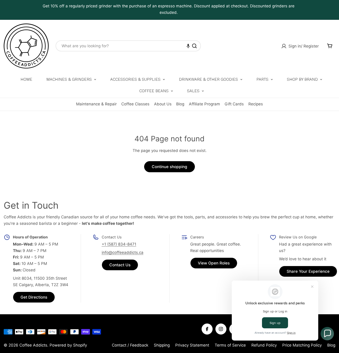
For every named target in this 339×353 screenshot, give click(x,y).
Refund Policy (264, 345)
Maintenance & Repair (96, 104)
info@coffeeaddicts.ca (122, 252)
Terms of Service (230, 345)
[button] (188, 45)
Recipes (255, 104)
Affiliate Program (204, 104)
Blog (180, 104)
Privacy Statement (192, 345)
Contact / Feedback (130, 345)
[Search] (194, 46)
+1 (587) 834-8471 (119, 244)
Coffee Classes (135, 104)
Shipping (162, 345)
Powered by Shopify (68, 345)
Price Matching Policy (302, 345)
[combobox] (128, 45)
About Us (163, 104)
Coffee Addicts (33, 345)
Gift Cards (234, 104)
